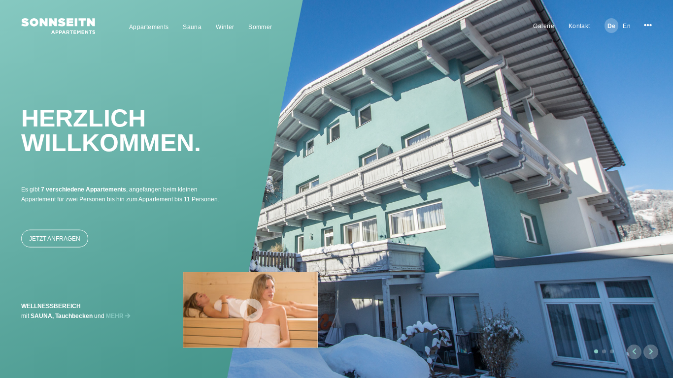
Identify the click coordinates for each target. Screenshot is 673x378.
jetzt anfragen (54, 238)
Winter (225, 27)
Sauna (192, 27)
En (627, 26)
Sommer (260, 27)
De (611, 26)
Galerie (543, 26)
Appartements (148, 27)
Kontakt (579, 26)
